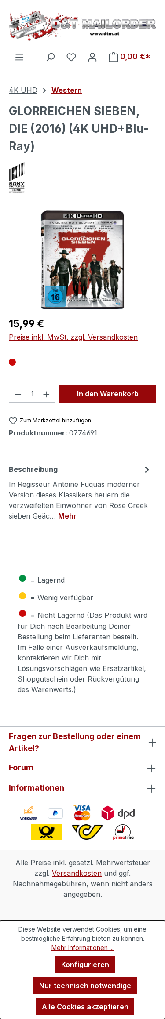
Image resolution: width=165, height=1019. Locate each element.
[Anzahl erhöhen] (46, 394)
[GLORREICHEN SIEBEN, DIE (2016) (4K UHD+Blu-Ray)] (82, 259)
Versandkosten (77, 873)
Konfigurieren (85, 964)
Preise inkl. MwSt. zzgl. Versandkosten (73, 337)
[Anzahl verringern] (18, 394)
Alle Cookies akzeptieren (85, 1006)
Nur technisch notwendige (85, 985)
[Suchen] (50, 56)
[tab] (80, 492)
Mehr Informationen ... (82, 947)
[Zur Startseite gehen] (82, 26)
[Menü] (19, 56)
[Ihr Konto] (92, 56)
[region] (82, 259)
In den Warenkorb (108, 393)
